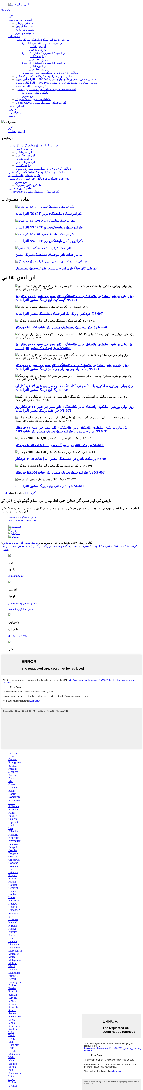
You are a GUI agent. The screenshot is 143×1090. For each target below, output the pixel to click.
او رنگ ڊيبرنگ (43, 545)
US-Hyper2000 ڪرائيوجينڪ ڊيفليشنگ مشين (40, 102)
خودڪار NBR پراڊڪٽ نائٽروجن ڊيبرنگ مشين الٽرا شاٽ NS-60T (59, 445)
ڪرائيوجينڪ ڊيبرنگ (92, 545)
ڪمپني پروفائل (24, 23)
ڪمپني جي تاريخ (24, 29)
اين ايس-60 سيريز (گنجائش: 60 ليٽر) (42, 42)
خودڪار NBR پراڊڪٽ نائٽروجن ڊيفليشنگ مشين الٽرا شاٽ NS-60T (61, 458)
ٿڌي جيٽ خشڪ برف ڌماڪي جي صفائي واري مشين (45, 89)
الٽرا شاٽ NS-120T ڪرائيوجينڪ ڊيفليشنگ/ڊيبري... (50, 227)
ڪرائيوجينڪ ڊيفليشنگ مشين (121, 545)
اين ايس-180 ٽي (38, 66)
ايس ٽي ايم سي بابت (20, 19)
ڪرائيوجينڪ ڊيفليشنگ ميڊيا (31, 86)
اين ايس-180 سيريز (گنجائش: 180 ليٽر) (44, 62)
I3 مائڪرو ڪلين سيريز (35, 92)
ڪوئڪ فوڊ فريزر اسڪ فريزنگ (33, 99)
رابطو (11, 115)
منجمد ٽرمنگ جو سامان (66, 545)
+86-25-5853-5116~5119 (22, 520)
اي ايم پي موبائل (13, 542)
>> (26, 492)
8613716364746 (17, 636)
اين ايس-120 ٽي (38, 56)
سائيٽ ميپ (32, 542)
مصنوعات (14, 36)
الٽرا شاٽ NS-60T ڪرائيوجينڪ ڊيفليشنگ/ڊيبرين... (49, 213)
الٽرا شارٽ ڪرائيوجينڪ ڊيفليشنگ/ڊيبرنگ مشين (42, 39)
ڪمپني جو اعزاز (24, 33)
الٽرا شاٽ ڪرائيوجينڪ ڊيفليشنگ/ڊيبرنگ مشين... (48, 254)
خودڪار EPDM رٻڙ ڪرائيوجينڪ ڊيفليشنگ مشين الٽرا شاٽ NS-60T (62, 327)
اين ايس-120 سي (39, 59)
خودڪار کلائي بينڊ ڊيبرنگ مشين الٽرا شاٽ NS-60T (50, 486)
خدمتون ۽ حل (16, 105)
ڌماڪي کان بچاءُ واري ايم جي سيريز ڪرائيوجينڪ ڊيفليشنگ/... (57, 268)
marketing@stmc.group (21, 609)
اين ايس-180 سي (39, 69)
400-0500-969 (16, 576)
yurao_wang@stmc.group (22, 517)
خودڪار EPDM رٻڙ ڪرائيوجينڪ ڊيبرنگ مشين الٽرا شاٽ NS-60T (60, 472)
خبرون (12, 109)
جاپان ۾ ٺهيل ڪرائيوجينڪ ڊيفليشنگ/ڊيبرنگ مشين (43, 76)
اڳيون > (32, 492)
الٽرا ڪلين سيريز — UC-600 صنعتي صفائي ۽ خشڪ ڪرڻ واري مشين (55, 79)
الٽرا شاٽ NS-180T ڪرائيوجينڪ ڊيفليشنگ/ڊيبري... (50, 241)
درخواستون (14, 112)
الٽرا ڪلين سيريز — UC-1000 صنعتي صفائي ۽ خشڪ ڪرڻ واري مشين (56, 82)
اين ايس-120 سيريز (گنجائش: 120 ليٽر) (44, 52)
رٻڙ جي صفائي (26, 545)
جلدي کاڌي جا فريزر (20, 188)
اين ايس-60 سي (38, 49)
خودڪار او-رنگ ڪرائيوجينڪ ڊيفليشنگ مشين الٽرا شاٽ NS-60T (59, 313)
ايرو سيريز (28, 95)
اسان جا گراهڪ (24, 26)
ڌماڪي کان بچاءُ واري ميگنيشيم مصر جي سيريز (50, 72)
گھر (10, 16)
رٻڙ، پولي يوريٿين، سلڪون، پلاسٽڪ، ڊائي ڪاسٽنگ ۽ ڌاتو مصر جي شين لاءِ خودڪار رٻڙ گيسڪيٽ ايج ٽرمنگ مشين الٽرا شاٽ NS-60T (74, 298)
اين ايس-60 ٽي (37, 46)
